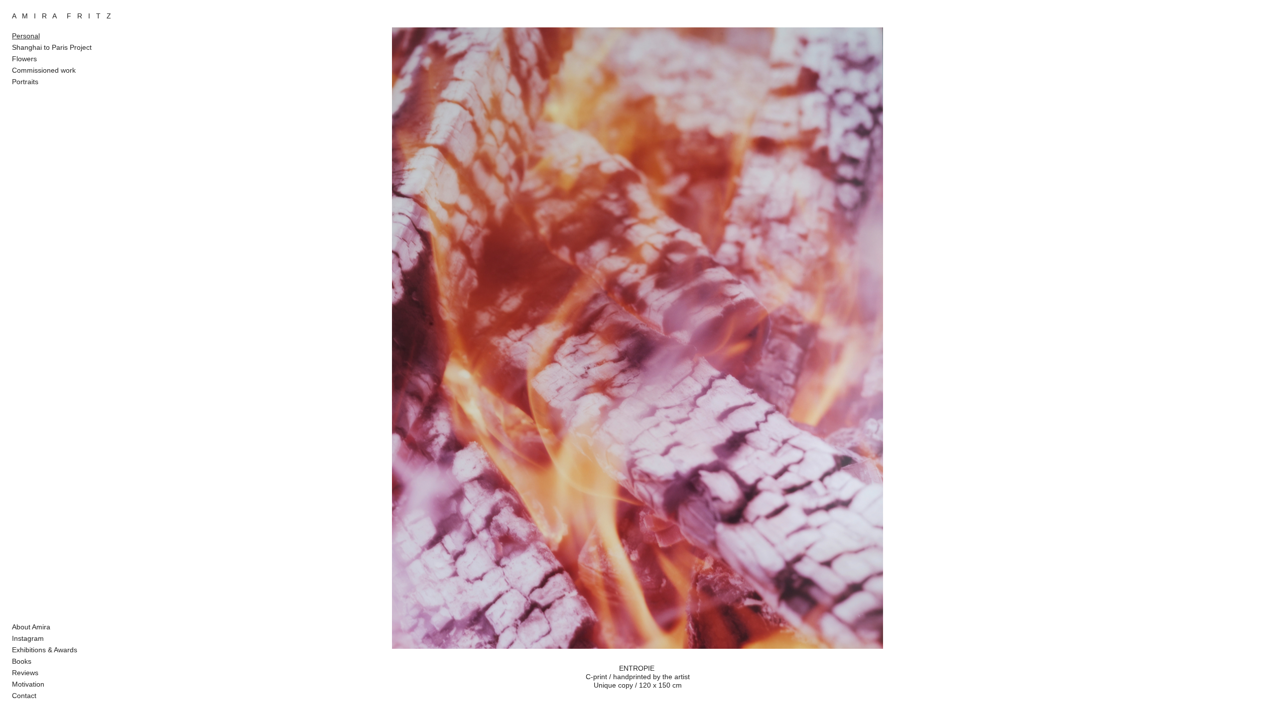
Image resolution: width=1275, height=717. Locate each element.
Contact (24, 696)
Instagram (28, 638)
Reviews (25, 673)
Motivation (28, 684)
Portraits (25, 82)
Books (21, 661)
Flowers (24, 59)
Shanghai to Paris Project (52, 47)
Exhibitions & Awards (44, 650)
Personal (26, 36)
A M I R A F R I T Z (61, 16)
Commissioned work (44, 70)
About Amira (31, 627)
